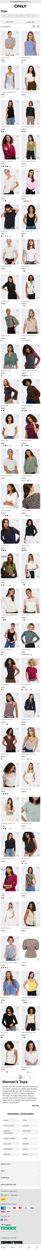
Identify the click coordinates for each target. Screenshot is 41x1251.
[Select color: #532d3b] (22, 445)
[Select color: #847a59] (22, 166)
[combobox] (11, 22)
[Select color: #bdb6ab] (24, 863)
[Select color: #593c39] (24, 305)
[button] (10, 43)
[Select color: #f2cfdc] (28, 689)
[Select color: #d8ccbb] (28, 410)
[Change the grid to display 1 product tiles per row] (34, 27)
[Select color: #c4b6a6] (26, 131)
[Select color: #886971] (24, 410)
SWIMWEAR (8, 1149)
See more (35, 1105)
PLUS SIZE (7, 1144)
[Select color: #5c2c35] (5, 166)
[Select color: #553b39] (2, 410)
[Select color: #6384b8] (22, 62)
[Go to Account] (29, 1247)
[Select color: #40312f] (3, 166)
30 (30, 1077)
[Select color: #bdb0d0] (26, 96)
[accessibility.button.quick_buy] (17, 54)
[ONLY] (20, 7)
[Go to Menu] (12, 1247)
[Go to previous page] (7, 1077)
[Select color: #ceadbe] (3, 200)
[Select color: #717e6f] (3, 62)
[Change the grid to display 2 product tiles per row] (38, 27)
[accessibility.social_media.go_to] (2, 1220)
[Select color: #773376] (28, 515)
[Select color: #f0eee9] (2, 62)
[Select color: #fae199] (26, 828)
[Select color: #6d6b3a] (2, 585)
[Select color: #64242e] (28, 480)
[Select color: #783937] (28, 340)
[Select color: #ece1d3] (22, 1037)
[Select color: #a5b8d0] (26, 166)
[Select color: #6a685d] (2, 340)
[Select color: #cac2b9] (22, 340)
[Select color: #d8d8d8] (5, 585)
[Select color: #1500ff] (2, 1002)
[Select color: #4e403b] (3, 131)
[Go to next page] (34, 1077)
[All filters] (30, 22)
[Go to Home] (4, 1247)
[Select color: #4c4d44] (24, 724)
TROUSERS (27, 1131)
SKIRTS (25, 1149)
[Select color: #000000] (2, 131)
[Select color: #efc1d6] (22, 201)
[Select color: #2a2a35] (24, 375)
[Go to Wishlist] (20, 1247)
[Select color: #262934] (7, 724)
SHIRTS (25, 1154)
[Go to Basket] (37, 1247)
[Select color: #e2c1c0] (3, 96)
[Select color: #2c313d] (24, 131)
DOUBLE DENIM (9, 1138)
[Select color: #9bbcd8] (24, 828)
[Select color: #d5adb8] (24, 480)
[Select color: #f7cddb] (28, 96)
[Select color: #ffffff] (24, 235)
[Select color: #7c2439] (2, 166)
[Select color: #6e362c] (28, 201)
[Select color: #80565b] (26, 654)
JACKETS (26, 1126)
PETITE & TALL (9, 1126)
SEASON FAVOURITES (8, 1132)
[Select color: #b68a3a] (5, 236)
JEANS (6, 1120)
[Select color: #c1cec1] (24, 340)
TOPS (25, 1120)
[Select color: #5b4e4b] (26, 863)
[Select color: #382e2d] (22, 410)
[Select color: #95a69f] (7, 236)
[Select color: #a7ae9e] (2, 828)
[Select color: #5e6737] (24, 201)
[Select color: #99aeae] (26, 340)
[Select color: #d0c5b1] (24, 166)
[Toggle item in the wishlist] (17, 33)
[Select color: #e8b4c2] (7, 271)
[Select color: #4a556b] (26, 375)
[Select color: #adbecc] (2, 96)
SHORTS (26, 1144)
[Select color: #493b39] (28, 445)
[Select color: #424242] (22, 375)
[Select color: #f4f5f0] (24, 62)
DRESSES (7, 1154)
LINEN (25, 1138)
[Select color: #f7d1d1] (2, 724)
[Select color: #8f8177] (28, 375)
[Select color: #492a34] (26, 201)
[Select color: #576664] (2, 375)
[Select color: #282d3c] (5, 619)
